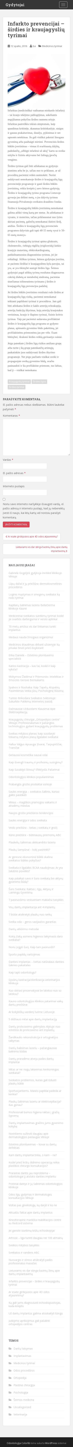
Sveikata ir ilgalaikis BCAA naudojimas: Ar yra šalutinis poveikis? (36, 869)
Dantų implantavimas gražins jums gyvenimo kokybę (36, 1124)
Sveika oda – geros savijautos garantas (32, 922)
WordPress (51, 1443)
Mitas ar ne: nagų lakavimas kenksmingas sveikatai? (34, 1071)
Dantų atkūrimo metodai (24, 929)
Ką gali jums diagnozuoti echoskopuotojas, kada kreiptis (35, 1304)
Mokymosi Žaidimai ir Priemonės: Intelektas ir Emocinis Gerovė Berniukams (36, 678)
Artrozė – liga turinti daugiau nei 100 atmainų (36, 1238)
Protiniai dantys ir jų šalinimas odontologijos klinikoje (36, 1185)
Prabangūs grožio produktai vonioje (30, 784)
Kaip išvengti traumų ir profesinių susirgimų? (35, 762)
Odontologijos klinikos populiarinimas (31, 777)
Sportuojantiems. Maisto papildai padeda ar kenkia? (35, 1092)
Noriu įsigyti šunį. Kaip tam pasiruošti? (32, 947)
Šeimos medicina (23, 1400)
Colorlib (26, 1443)
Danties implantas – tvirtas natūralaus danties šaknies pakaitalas (36, 963)
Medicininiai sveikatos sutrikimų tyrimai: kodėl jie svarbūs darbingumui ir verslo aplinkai (36, 617)
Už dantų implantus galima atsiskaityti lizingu (36, 1313)
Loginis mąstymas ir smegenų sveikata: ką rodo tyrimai (34, 596)
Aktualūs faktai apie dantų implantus (31, 1212)
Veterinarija (20, 1414)
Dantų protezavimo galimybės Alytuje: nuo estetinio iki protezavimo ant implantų (34, 1028)
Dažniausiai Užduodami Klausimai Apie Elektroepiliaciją (32, 710)
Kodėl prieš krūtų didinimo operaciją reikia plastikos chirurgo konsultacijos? (34, 1164)
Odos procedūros (24, 1370)
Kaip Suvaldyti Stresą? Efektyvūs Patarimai (34, 769)
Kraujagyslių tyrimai (19, 381)
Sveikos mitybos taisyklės (24, 1245)
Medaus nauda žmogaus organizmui (31, 637)
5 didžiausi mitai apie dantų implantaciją (33, 1019)
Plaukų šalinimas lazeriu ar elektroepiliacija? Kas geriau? (35, 1103)
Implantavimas (22, 1356)
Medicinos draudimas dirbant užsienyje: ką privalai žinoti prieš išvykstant (34, 646)
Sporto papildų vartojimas (24, 954)
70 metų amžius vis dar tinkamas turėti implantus (32, 628)
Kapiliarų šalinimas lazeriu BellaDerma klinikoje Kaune (32, 606)
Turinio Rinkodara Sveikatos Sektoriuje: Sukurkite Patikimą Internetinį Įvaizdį (32, 699)
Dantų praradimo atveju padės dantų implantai (31, 1060)
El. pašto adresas (14, 473)
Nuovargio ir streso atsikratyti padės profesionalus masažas (31, 1261)
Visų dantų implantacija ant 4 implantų (32, 907)
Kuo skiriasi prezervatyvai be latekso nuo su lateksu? (35, 992)
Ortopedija (19, 1378)
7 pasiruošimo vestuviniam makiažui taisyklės (36, 900)
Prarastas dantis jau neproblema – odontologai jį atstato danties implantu (32, 1174)
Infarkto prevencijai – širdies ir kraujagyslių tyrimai (34, 1282)
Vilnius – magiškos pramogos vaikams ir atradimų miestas (33, 804)
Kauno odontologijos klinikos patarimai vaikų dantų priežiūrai (36, 1002)
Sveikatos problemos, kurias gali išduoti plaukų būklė (32, 1081)
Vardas (8, 459)
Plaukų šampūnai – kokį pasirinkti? (29, 849)
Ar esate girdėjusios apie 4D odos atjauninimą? (29, 1293)
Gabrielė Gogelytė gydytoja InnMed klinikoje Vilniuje (35, 574)
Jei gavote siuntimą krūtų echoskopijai (32, 1230)
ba (34, 46)
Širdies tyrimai (16, 387)
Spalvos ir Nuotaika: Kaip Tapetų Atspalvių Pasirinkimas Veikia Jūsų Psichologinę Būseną (36, 689)
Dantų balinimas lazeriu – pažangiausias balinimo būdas (33, 1049)
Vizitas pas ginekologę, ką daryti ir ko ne (33, 1205)
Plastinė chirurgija (24, 1385)
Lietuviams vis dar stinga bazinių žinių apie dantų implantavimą (34, 1272)
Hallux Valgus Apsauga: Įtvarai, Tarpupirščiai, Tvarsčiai (35, 745)
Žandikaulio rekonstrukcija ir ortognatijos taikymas (33, 1038)
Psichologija (20, 1392)
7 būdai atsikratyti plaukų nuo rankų (30, 914)
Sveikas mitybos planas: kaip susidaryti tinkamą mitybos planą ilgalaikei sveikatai (33, 735)
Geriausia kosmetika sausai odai (28, 755)
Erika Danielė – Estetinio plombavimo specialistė (31, 656)
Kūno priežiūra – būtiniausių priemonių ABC (35, 835)
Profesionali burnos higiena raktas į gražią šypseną (34, 1113)
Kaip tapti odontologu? (22, 972)
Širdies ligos (39, 381)
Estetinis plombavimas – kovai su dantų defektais (33, 1146)
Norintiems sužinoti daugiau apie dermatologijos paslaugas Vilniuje (29, 1135)
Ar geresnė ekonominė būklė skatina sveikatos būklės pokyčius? (31, 858)
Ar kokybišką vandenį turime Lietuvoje (32, 1012)
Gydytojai (15, 4)
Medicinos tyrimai (52, 46)
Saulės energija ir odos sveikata (28, 820)
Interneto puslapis (14, 486)
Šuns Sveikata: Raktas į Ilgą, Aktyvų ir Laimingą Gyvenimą (31, 890)
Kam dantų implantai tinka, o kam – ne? (33, 1155)
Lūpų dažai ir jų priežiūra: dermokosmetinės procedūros (35, 585)
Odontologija (14, 1443)
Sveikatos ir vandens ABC (24, 1252)
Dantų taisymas (23, 1348)
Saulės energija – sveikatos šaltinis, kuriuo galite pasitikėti (34, 793)
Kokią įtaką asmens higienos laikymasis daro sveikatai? (36, 938)
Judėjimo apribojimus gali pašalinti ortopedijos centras (29, 1322)
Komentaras (11, 415)
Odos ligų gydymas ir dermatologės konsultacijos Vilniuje (30, 1196)
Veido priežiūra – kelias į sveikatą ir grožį (33, 827)
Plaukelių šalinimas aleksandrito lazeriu (32, 842)
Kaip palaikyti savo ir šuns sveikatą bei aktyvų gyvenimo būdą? (36, 880)
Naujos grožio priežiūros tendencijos (31, 813)
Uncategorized (22, 1407)
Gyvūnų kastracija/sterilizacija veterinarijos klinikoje (34, 981)
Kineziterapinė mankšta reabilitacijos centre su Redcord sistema (35, 1221)
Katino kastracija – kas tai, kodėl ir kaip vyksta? (32, 667)
